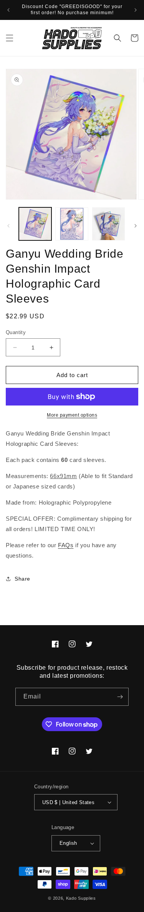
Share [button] (22, 579)
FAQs (65, 545)
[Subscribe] (119, 697)
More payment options (72, 415)
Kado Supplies (81, 898)
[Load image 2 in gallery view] (71, 223)
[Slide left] (8, 225)
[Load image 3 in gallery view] (108, 223)
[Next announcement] (135, 10)
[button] (9, 38)
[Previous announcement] (8, 10)
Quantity (16, 332)
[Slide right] (135, 225)
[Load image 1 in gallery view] (35, 223)
